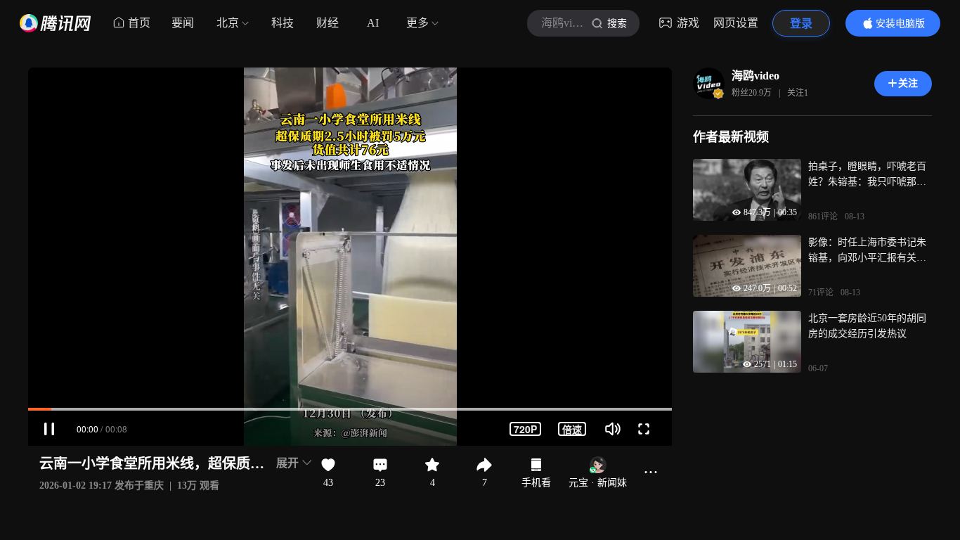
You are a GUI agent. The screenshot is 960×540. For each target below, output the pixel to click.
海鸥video (755, 76)
